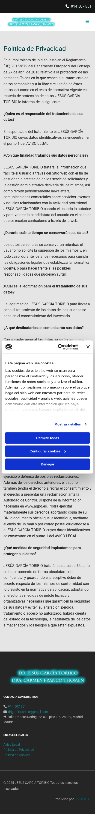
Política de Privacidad (18, 749)
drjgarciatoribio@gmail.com (28, 712)
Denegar (47, 464)
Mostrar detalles (67, 424)
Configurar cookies (45, 451)
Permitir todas (47, 438)
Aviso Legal (11, 744)
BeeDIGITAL (83, 799)
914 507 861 (81, 6)
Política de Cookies (16, 755)
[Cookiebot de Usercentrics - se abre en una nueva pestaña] (59, 347)
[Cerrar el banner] (88, 347)
